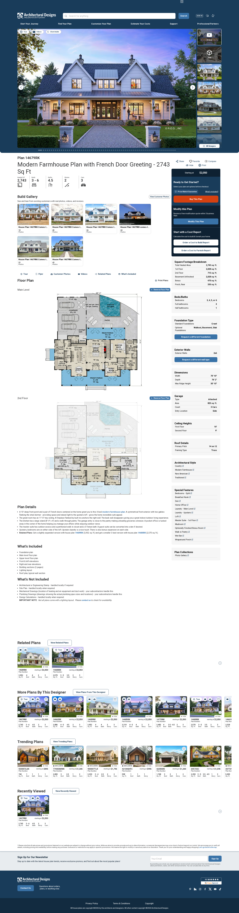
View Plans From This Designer (91, 692)
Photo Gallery (181, 555)
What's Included (128, 274)
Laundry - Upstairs (183, 512)
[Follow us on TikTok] (220, 889)
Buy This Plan (196, 199)
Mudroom (179, 524)
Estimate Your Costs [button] (140, 24)
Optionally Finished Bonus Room (189, 528)
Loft (177, 516)
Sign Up (215, 859)
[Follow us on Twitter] (210, 889)
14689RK (79, 533)
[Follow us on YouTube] (215, 889)
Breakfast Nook (182, 497)
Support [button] (173, 24)
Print (204, 165)
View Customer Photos (159, 197)
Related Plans (104, 274)
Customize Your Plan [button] (101, 24)
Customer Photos (62, 274)
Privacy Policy (92, 903)
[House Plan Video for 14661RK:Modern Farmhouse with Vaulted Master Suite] (227, 699)
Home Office (180, 505)
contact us (86, 600)
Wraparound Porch (183, 539)
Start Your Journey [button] (29, 24)
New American (181, 474)
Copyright (149, 903)
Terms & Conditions (121, 903)
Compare (212, 161)
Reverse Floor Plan (161, 290)
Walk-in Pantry (181, 532)
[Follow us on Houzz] (195, 889)
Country (178, 466)
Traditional (179, 477)
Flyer (40, 274)
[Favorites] (207, 15)
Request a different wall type (195, 360)
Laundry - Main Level (184, 509)
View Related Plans (60, 643)
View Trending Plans (62, 741)
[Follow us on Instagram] (200, 889)
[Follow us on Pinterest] (190, 889)
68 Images (211, 146)
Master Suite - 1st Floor (185, 520)
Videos (84, 274)
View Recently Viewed (66, 791)
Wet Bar (178, 536)
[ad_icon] (36, 16)
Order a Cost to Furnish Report (195, 250)
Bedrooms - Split (182, 493)
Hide (191, 165)
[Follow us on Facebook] (205, 889)
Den (177, 501)
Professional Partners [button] (208, 24)
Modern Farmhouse (183, 470)
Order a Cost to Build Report (196, 242)
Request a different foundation (195, 337)
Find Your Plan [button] (64, 24)
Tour (25, 274)
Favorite (196, 161)
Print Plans (163, 280)
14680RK (142, 533)
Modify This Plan (196, 221)
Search (183, 16)
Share (181, 161)
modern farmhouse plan (113, 512)
